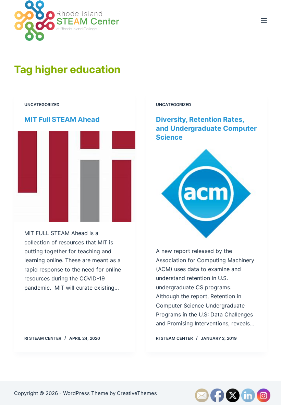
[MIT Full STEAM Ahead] (74, 176)
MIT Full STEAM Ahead (62, 119)
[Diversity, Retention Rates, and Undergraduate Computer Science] (206, 194)
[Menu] (264, 21)
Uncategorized (42, 104)
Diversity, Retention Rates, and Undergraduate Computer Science (206, 128)
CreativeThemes (137, 393)
